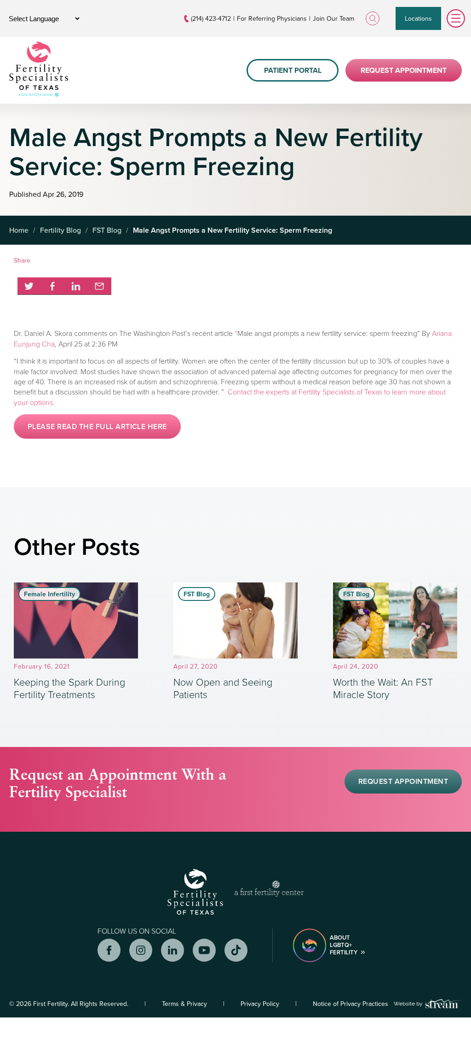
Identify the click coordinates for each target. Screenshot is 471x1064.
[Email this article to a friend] (99, 286)
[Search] (372, 18)
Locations (418, 18)
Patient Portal (293, 70)
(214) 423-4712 (211, 18)
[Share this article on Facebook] (53, 286)
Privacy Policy (260, 1003)
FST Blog (106, 230)
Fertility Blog (60, 230)
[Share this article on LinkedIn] (76, 286)
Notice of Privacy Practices (350, 1003)
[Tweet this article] (29, 286)
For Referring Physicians (272, 18)
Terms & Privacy (184, 1003)
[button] (97, 426)
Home (19, 230)
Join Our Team (333, 18)
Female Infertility (49, 594)
